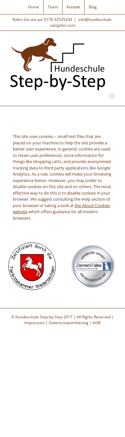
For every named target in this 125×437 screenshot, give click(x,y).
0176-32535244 (58, 19)
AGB (97, 322)
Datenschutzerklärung (68, 322)
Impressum (34, 322)
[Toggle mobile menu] (112, 96)
